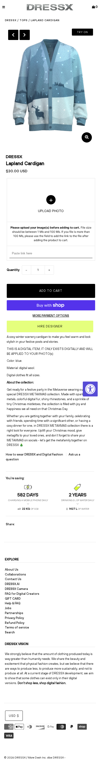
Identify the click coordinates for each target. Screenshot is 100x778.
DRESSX (14, 156)
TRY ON (82, 32)
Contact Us (13, 579)
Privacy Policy (14, 618)
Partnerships (14, 613)
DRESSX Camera (16, 589)
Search (10, 632)
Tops (24, 20)
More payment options (51, 315)
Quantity (13, 270)
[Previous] (13, 35)
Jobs (8, 608)
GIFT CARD (13, 598)
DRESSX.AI (12, 584)
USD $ (14, 716)
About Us (11, 569)
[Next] (25, 35)
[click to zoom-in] (87, 137)
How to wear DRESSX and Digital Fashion (35, 454)
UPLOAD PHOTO (50, 219)
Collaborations (15, 574)
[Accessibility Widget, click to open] (90, 389)
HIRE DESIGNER (50, 326)
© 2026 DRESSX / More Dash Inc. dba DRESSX (34, 757)
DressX (11, 20)
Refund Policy (14, 623)
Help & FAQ (12, 603)
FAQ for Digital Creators (22, 593)
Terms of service (17, 627)
